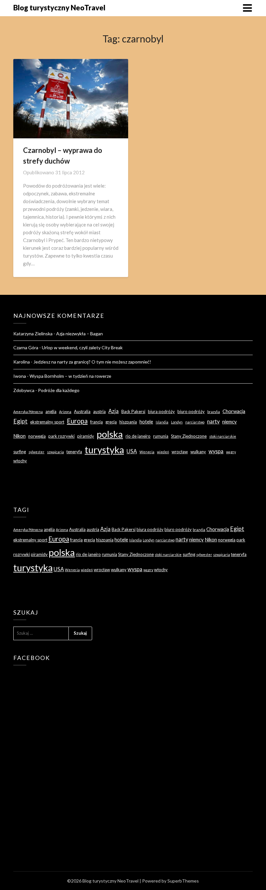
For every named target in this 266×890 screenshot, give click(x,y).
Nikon (19, 436)
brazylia (213, 412)
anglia (50, 411)
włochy (20, 460)
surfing (19, 451)
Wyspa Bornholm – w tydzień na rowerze (70, 376)
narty (213, 421)
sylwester (36, 452)
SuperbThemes (183, 881)
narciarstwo (194, 422)
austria (99, 411)
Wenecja (146, 452)
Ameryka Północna (28, 412)
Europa (77, 421)
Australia (82, 411)
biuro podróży (191, 411)
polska (110, 434)
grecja (111, 421)
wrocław (180, 451)
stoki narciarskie (222, 436)
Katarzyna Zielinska (33, 333)
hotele (146, 421)
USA (132, 451)
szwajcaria (55, 452)
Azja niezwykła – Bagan (79, 333)
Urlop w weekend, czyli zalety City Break (82, 347)
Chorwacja (234, 411)
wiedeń (163, 452)
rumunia (160, 436)
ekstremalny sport (47, 421)
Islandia (162, 422)
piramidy (85, 436)
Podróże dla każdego (58, 390)
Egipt (20, 421)
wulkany (198, 451)
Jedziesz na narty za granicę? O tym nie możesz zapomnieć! (92, 361)
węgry (231, 452)
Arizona (65, 412)
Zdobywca (23, 390)
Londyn (177, 422)
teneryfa (74, 451)
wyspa (216, 451)
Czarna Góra (25, 347)
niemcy (229, 421)
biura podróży (161, 411)
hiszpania (128, 421)
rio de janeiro (138, 436)
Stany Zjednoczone (189, 436)
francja (96, 421)
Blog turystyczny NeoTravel (59, 7)
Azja (113, 411)
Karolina (21, 361)
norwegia (37, 436)
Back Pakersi (133, 411)
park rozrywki (61, 436)
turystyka (104, 449)
